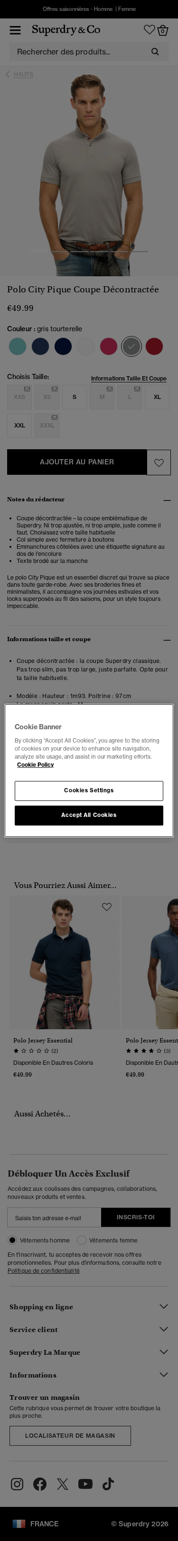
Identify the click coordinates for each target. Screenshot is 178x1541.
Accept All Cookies (88, 815)
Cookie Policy (35, 764)
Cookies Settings (88, 790)
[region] (88, 770)
